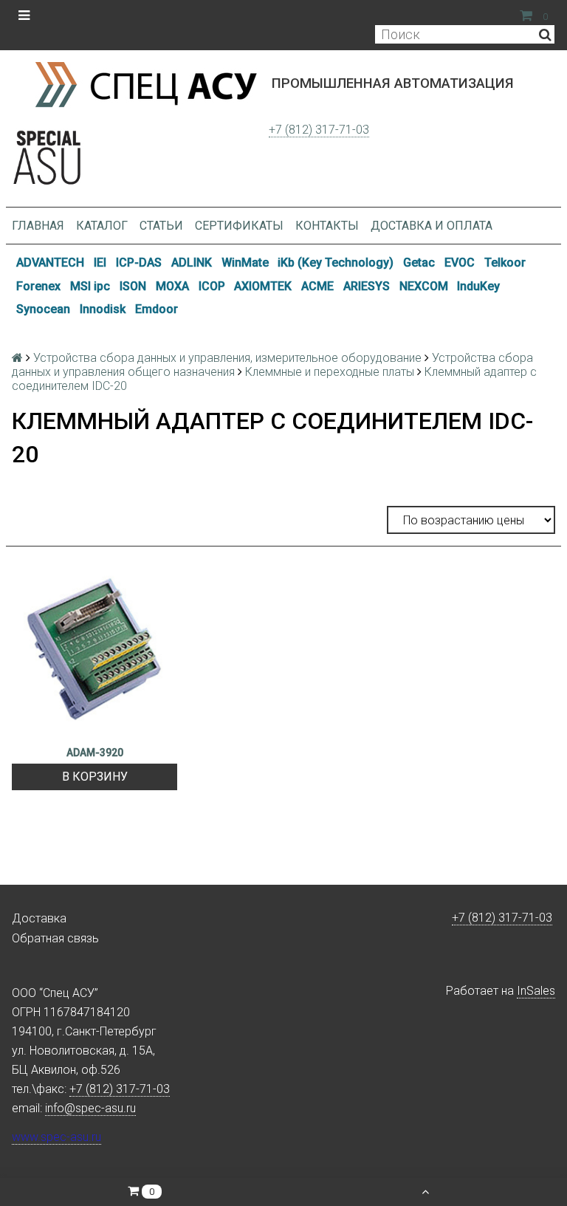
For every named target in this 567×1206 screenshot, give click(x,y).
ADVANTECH (50, 263)
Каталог (102, 226)
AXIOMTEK (263, 286)
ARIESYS (366, 286)
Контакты (327, 226)
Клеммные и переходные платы (329, 372)
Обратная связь (55, 938)
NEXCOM (423, 286)
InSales (536, 991)
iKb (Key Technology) (336, 263)
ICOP (212, 286)
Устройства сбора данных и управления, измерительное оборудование (227, 358)
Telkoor (505, 263)
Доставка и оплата (431, 226)
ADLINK (191, 263)
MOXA (172, 286)
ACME (317, 286)
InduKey (478, 286)
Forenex (38, 286)
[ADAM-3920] (94, 653)
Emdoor (156, 309)
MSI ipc (90, 286)
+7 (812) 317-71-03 (319, 130)
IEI (100, 263)
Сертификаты (239, 226)
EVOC (459, 263)
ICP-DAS (139, 263)
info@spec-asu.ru (90, 1108)
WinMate (245, 263)
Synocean (43, 309)
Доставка (39, 918)
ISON (133, 286)
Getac (419, 263)
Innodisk (103, 309)
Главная (38, 226)
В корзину (95, 777)
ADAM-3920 (94, 752)
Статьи (161, 226)
